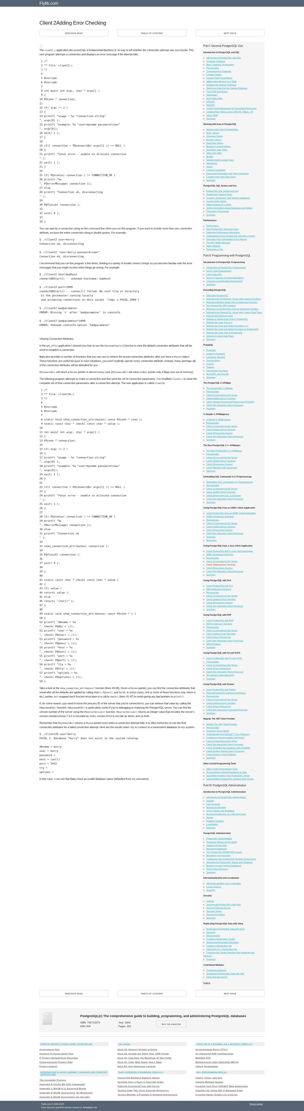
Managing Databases (216, 849)
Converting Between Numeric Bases (139, 1078)
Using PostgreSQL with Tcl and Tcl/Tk (224, 658)
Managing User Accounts (218, 855)
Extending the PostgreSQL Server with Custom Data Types (234, 312)
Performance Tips (214, 249)
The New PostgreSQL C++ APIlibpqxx (224, 451)
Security (210, 801)
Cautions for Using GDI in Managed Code (219, 1090)
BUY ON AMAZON (171, 1024)
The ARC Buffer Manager (218, 243)
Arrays (209, 167)
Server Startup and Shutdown (220, 811)
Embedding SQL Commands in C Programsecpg (229, 482)
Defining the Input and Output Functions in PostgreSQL (232, 329)
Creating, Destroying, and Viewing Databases (228, 198)
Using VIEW (212, 115)
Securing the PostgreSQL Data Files (223, 904)
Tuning (209, 817)
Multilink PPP (203, 1058)
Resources (211, 540)
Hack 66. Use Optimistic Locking (137, 1066)
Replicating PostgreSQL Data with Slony (225, 929)
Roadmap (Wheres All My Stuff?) (221, 842)
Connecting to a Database (218, 71)
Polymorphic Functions (217, 371)
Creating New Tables (216, 201)
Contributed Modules (216, 970)
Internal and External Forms (219, 316)
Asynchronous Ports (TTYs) (211, 1049)
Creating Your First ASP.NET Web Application (221, 1086)
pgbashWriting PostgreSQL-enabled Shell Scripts (230, 779)
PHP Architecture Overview (219, 624)
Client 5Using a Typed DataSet (221, 754)
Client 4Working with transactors (221, 467)
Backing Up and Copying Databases (223, 866)
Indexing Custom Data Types (220, 336)
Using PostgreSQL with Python (221, 689)
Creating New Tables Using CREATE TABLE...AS (229, 112)
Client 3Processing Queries (219, 433)
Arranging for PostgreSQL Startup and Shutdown (229, 862)
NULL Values (212, 133)
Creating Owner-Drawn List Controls (216, 1095)
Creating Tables (213, 75)
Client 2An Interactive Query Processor (224, 744)
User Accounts (213, 804)
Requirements (213, 936)
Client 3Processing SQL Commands (223, 495)
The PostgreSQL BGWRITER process (224, 852)
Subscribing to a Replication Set (221, 949)
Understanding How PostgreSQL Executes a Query (230, 236)
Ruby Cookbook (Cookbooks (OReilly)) (140, 1072)
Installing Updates (215, 821)
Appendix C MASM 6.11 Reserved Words (62, 1088)
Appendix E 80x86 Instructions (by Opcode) (64, 1097)
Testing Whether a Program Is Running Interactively (148, 1095)
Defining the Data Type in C (219, 322)
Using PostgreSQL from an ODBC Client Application (231, 513)
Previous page (74, 33)
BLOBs (209, 156)
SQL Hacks (124, 1044)
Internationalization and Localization (223, 883)
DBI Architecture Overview (218, 589)
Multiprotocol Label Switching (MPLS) (217, 1062)
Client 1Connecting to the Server (222, 395)
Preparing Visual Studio (217, 731)
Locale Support (213, 887)
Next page (230, 33)
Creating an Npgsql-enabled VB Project (225, 738)
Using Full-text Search (216, 977)
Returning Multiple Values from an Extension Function (232, 302)
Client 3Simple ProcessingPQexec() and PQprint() (230, 402)
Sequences (211, 163)
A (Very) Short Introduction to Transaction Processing (231, 108)
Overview (210, 932)
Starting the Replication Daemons (222, 942)
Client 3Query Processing (218, 637)
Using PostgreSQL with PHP (219, 620)
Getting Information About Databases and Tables (229, 208)
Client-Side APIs (214, 274)
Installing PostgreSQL (216, 845)
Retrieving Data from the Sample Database (226, 88)
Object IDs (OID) (214, 153)
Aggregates (211, 95)
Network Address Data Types (220, 160)
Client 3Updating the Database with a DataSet (228, 748)
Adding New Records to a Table (221, 81)
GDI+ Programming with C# (211, 1072)
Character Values (214, 136)
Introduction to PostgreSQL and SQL (223, 58)
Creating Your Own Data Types (221, 177)
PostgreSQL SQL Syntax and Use (222, 191)
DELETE (210, 105)
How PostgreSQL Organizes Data (222, 229)
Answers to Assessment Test (56, 1054)
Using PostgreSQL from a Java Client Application (229, 551)
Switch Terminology (206, 1066)
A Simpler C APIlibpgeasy (218, 419)
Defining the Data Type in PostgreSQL (224, 333)
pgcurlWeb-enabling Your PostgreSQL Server (228, 775)
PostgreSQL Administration (219, 838)
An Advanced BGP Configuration (214, 1054)
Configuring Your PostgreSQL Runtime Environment (231, 859)
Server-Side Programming (218, 271)
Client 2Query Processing (218, 668)
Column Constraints (215, 170)
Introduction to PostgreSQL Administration (226, 797)
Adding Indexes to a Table (218, 205)
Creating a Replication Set (219, 946)
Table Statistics (213, 246)
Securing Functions (215, 914)
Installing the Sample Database (221, 85)
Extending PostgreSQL (217, 295)
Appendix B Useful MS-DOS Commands (62, 1084)
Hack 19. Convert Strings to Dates (137, 1049)
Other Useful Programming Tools (222, 769)
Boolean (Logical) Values (218, 146)
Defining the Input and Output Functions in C (227, 326)
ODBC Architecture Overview (220, 516)
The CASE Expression (217, 91)
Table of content (152, 33)
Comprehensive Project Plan (56, 1062)
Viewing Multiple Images (209, 1082)
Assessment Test (49, 1049)
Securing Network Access (218, 908)
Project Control (48, 1066)
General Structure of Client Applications (225, 278)
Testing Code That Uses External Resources (143, 1090)
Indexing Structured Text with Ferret (139, 1086)
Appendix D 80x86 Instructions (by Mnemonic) (66, 1093)
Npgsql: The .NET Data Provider (221, 724)
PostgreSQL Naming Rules (219, 194)
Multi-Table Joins (214, 98)
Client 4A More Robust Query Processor (225, 751)
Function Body (213, 360)
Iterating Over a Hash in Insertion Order (141, 1082)
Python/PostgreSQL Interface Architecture (226, 693)
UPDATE (210, 102)
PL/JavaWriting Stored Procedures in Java (226, 772)
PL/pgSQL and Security (217, 374)
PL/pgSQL (211, 350)
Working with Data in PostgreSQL (222, 129)
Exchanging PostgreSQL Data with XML (225, 974)
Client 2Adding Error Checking (221, 398)
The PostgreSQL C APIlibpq (219, 388)
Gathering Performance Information (223, 232)
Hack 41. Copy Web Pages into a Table (140, 1062)
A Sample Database (215, 61)
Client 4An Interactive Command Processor (227, 710)
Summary (211, 119)
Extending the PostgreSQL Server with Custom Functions (233, 299)
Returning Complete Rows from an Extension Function (232, 309)
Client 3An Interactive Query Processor (224, 672)
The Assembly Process (52, 1080)
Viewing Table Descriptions (219, 78)
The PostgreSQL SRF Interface (221, 305)
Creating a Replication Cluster (220, 939)
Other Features (213, 644)
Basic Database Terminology (220, 65)
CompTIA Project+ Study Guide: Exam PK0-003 (66, 1044)
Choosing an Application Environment (224, 281)
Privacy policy (256, 1104)
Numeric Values (213, 140)
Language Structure (215, 357)
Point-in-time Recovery (217, 869)
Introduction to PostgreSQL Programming (226, 267)
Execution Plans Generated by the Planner (226, 239)
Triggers (210, 367)
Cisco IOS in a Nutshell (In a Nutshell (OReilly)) (224, 1044)
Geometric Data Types (216, 150)
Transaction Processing (217, 211)
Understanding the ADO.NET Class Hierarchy (228, 734)
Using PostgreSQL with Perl (219, 586)
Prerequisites (212, 68)
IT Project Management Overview (58, 1058)
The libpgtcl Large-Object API (220, 675)
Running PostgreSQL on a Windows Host (226, 814)
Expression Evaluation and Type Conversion (227, 173)
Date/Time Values (214, 143)
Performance (212, 226)
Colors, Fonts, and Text (208, 1078)
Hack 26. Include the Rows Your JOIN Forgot (143, 1054)
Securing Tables (214, 911)
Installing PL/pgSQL (215, 354)
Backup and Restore (216, 807)
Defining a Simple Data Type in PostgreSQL (227, 319)
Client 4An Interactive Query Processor (224, 405)
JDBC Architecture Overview (219, 554)
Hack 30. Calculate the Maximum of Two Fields (145, 1058)
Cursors (210, 364)
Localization (212, 824)
